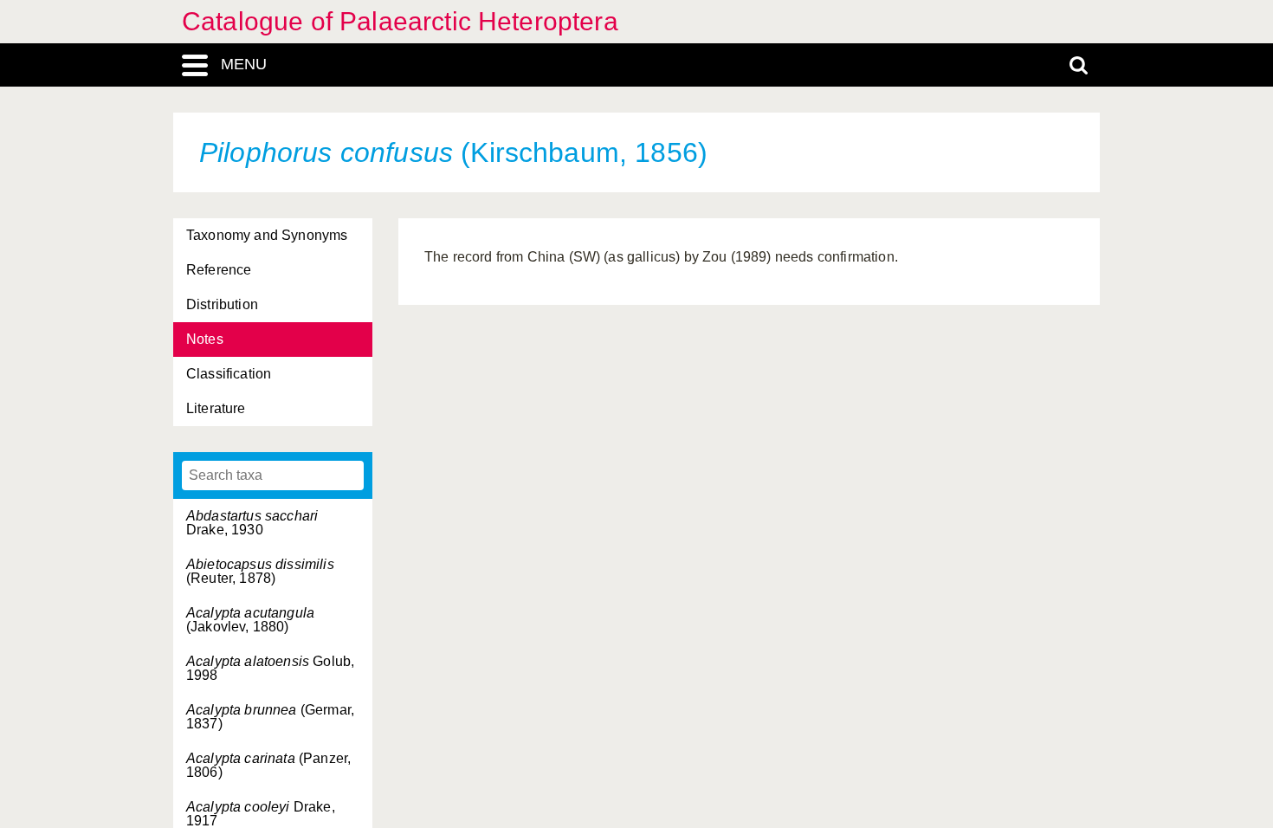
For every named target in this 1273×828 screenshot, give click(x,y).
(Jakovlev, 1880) (250, 619)
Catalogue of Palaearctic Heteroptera (400, 21)
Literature (216, 408)
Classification (228, 373)
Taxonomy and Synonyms (266, 235)
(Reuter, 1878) (260, 571)
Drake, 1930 (252, 522)
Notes (204, 339)
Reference (218, 269)
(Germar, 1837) (270, 716)
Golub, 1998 (270, 668)
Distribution (222, 304)
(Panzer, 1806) (268, 765)
